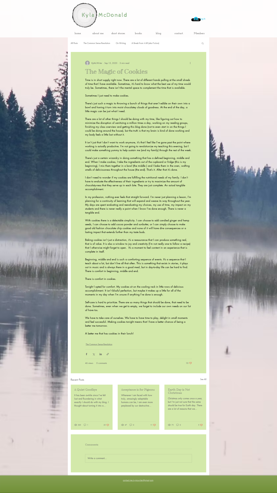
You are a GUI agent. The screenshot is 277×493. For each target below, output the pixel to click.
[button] (202, 43)
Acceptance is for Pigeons (138, 389)
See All (203, 379)
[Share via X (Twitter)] (93, 354)
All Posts (74, 43)
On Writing (121, 43)
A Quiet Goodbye (85, 389)
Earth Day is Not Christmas (179, 391)
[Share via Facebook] (86, 354)
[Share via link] (107, 354)
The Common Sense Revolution (97, 43)
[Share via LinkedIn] (100, 354)
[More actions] (190, 63)
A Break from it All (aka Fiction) (145, 43)
